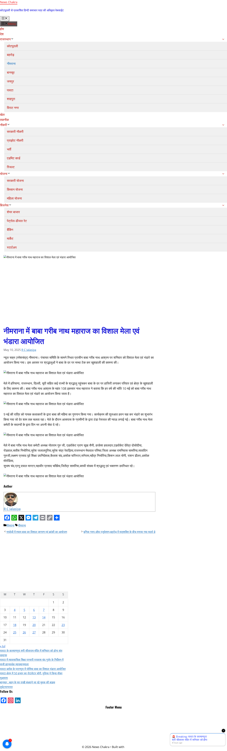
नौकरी (3, 125)
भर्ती (9, 149)
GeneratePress (135, 747)
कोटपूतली (12, 46)
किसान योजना (15, 189)
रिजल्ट (11, 167)
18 (14, 625)
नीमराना (11, 63)
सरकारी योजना (15, 180)
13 (34, 617)
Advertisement (113, 720)
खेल (2, 114)
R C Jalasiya (28, 350)
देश (2, 34)
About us (113, 738)
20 (34, 625)
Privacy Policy (113, 724)
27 (34, 632)
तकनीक (4, 120)
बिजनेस (4, 205)
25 (14, 632)
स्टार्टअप (12, 247)
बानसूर (11, 72)
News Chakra (8, 2)
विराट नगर (13, 108)
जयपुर (10, 81)
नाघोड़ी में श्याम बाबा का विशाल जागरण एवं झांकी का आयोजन (36, 532)
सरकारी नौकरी (15, 131)
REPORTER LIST (114, 729)
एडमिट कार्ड (13, 158)
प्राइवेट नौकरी (15, 140)
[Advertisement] (34, 560)
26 (24, 632)
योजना (3, 174)
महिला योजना (14, 198)
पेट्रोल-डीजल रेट (17, 221)
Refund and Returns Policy (113, 742)
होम (2, 29)
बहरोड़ (10, 55)
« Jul (2, 646)
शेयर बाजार (13, 212)
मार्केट (10, 238)
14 (43, 617)
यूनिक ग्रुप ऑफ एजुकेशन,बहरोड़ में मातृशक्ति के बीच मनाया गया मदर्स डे (119, 532)
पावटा (10, 90)
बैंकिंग (10, 229)
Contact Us (113, 733)
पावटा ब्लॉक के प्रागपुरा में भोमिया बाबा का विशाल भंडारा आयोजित (33, 669)
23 (63, 625)
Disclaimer (113, 715)
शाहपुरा (11, 99)
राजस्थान (5, 39)
